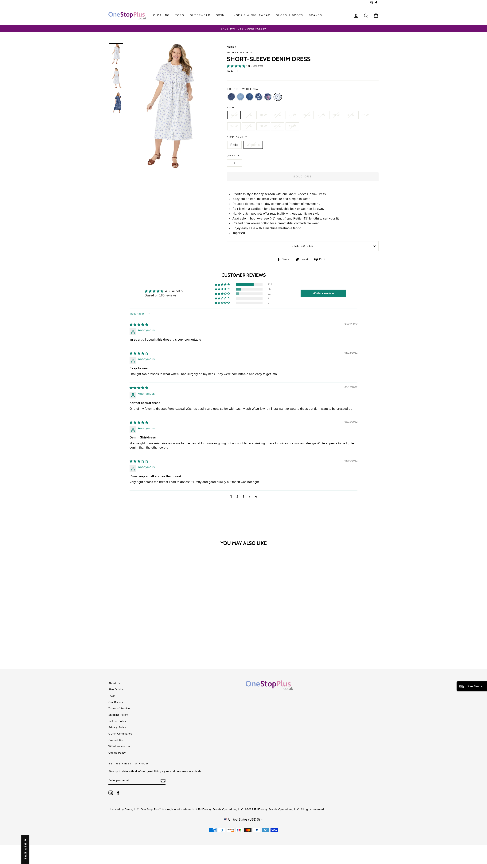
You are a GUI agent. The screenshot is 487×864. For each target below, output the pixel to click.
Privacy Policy (117, 727)
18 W (263, 115)
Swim (220, 15)
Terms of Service (119, 708)
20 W (278, 115)
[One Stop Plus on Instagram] (110, 793)
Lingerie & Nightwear (250, 15)
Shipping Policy (118, 714)
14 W (234, 115)
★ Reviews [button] (25, 849)
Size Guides (303, 246)
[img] (139, 324)
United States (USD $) (244, 819)
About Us (114, 683)
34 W (234, 126)
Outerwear (200, 15)
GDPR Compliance (120, 733)
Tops (179, 15)
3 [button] (243, 496)
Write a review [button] (323, 293)
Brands (315, 15)
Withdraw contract (119, 746)
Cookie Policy (117, 752)
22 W (292, 115)
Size (230, 107)
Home (230, 46)
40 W (278, 126)
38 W (263, 126)
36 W (248, 126)
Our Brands (115, 702)
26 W (321, 115)
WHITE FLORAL (278, 97)
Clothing (161, 15)
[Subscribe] (163, 780)
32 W (365, 115)
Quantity (235, 155)
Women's (253, 144)
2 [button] (237, 496)
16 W (248, 115)
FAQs (111, 696)
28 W (336, 115)
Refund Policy (117, 721)
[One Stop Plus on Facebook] (118, 793)
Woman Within (239, 52)
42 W (292, 126)
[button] (236, 66)
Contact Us (115, 740)
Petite (234, 144)
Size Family (237, 137)
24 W (307, 115)
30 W (350, 115)
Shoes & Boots (289, 15)
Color (243, 89)
